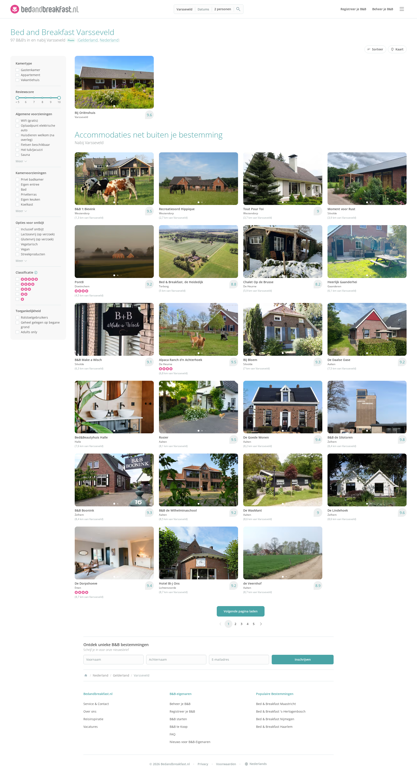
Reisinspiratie (93, 719)
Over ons (89, 711)
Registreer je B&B (182, 711)
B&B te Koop (179, 727)
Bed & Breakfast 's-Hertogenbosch (281, 711)
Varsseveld (184, 9)
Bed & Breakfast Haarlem (274, 727)
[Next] (148, 82)
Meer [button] (19, 161)
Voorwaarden (226, 764)
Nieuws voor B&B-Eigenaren (190, 742)
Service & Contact (96, 704)
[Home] (85, 675)
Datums (203, 9)
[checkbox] (17, 70)
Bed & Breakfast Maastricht (276, 704)
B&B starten (178, 719)
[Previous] (81, 82)
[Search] (238, 9)
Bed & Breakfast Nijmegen (275, 719)
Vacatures (90, 727)
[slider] (17, 98)
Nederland (109, 40)
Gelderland (88, 40)
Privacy (203, 764)
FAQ (172, 734)
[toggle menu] (402, 9)
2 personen (222, 9)
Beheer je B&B (180, 704)
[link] (45, 9)
